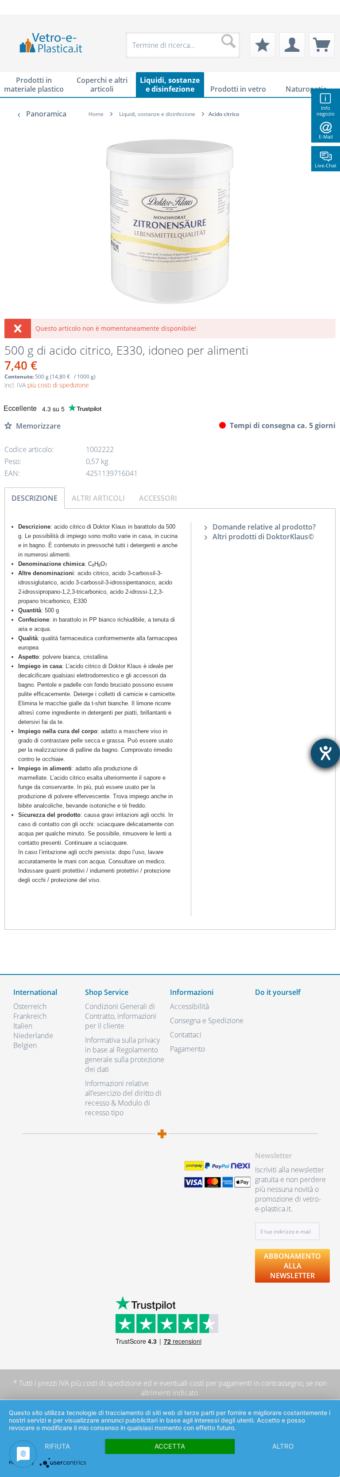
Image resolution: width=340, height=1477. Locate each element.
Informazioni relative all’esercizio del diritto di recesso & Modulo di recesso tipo (123, 1098)
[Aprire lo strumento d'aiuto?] (325, 753)
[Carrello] (322, 45)
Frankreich (29, 1016)
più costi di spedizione (58, 385)
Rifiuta (57, 1446)
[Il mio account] (292, 45)
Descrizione (35, 498)
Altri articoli (98, 498)
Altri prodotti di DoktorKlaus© (262, 536)
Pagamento (187, 1049)
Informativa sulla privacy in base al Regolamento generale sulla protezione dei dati (124, 1054)
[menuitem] (17, 7)
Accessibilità (189, 1006)
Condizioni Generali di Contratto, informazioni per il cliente (120, 1016)
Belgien (25, 1045)
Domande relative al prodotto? (263, 527)
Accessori (158, 498)
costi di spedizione (112, 1383)
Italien (22, 1026)
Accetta (170, 1446)
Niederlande (33, 1035)
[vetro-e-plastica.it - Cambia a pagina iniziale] (51, 43)
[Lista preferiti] (262, 45)
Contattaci (185, 1035)
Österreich (29, 1006)
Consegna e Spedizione (206, 1020)
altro (283, 1446)
